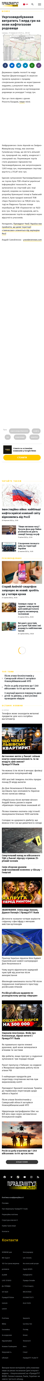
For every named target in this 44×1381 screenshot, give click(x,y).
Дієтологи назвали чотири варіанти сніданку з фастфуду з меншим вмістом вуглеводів (21, 921)
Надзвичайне (7, 1341)
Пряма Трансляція (9, 1226)
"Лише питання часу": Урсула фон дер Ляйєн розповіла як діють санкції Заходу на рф (29, 530)
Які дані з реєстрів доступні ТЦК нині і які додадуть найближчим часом (30, 627)
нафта (36, 431)
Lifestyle (5, 1358)
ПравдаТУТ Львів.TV (30, 1358)
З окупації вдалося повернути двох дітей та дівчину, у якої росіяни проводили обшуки (22, 696)
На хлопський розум (31, 1264)
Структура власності (10, 1220)
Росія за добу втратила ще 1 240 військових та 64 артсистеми (21, 687)
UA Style (5, 1292)
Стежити (22, 457)
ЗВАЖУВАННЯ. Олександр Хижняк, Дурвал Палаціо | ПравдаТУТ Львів (20, 911)
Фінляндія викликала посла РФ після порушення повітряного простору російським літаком (22, 984)
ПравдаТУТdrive (8, 1297)
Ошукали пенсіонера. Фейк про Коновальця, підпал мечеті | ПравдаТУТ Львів (19, 1036)
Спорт (25, 1352)
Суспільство (27, 1324)
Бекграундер (28, 1252)
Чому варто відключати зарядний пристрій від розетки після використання (20, 972)
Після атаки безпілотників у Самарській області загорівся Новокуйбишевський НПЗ (20, 678)
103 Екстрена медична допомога (10, 1266)
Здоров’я (26, 1318)
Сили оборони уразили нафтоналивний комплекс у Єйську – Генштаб (22, 870)
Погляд (25, 1330)
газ (7, 437)
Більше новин (22, 1162)
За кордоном (7, 1335)
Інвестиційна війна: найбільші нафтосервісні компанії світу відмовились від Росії (21, 513)
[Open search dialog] (32, 4)
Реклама (5, 1203)
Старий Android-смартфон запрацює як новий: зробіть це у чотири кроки (20, 590)
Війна (4, 1324)
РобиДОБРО (27, 1275)
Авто (25, 1347)
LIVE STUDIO (6, 1281)
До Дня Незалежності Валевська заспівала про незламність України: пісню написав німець (21, 791)
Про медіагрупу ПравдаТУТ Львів (15, 1209)
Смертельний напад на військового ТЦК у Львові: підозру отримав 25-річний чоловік (21, 858)
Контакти (10, 1240)
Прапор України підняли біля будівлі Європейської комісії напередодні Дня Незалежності (21, 961)
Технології (27, 1341)
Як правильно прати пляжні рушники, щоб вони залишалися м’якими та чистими (19, 1047)
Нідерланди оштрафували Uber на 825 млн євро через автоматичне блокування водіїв (20, 1114)
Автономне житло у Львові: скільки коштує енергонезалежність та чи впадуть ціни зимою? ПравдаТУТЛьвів (21, 760)
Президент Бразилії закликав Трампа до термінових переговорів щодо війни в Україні (22, 1091)
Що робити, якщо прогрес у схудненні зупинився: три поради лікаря (22, 1057)
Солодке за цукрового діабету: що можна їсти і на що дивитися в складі (22, 821)
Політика (5, 1318)
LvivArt (4, 1309)
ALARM (4, 1275)
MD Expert (6, 1258)
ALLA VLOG (27, 1303)
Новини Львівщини (9, 1347)
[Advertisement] (22, 123)
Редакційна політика (10, 1215)
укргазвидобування (19, 431)
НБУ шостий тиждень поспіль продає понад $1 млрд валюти (21, 780)
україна (34, 437)
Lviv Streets (27, 1258)
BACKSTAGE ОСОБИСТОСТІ (28, 1294)
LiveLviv (5, 1303)
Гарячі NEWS (27, 1269)
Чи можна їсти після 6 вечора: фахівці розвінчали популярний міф (22, 772)
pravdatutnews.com (32, 240)
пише (22, 102)
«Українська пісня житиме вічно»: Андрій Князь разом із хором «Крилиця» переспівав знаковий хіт (21, 802)
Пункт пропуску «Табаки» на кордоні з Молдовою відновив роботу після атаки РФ (21, 1068)
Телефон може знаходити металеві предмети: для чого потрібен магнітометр (20, 716)
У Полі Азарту (28, 1286)
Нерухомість (6, 1352)
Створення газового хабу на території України (28, 546)
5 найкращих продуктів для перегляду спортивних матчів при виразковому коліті (20, 1079)
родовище (20, 437)
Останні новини (12, 705)
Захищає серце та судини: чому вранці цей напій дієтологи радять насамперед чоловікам (28, 609)
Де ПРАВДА (6, 1286)
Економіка (6, 1330)
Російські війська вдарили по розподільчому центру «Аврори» (20, 994)
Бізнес (6, 11)
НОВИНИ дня (7, 1252)
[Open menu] (39, 4)
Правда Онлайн (29, 1281)
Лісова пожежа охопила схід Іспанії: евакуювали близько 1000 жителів (21, 812)
